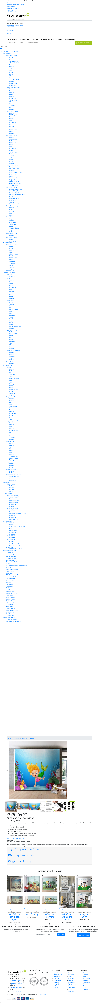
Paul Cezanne (10, 563)
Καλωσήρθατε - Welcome (16, 204)
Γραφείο (11, 487)
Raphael (8, 567)
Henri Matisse (10, 580)
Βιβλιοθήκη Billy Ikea (15, 183)
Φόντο (11, 385)
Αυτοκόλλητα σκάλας (12, 206)
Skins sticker (12, 241)
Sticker (11, 239)
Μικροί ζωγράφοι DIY (15, 326)
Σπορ (10, 70)
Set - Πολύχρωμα (14, 168)
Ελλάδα (11, 94)
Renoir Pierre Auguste (12, 569)
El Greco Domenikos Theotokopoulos (16, 565)
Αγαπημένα (86, 986)
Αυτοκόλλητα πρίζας (11, 233)
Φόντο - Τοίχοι (13, 100)
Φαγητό (11, 128)
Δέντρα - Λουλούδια (14, 63)
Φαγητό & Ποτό (13, 389)
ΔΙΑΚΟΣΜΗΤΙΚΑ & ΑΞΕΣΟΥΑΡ (17, 43)
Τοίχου (11, 218)
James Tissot (9, 604)
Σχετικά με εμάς (58, 973)
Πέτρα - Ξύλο (12, 413)
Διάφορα (11, 81)
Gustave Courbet (10, 601)
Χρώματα (11, 211)
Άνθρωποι (12, 321)
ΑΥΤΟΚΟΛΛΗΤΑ (12, 39)
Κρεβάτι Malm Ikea (14, 181)
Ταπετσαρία (12, 224)
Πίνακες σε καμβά (11, 300)
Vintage (11, 107)
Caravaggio (9, 573)
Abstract (11, 400)
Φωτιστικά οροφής (11, 469)
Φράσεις (11, 66)
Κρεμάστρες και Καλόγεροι (13, 421)
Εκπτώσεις (12, 510)
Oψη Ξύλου (12, 174)
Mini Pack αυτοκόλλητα (12, 228)
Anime (11, 59)
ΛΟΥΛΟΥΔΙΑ (12, 532)
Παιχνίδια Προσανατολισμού (17, 194)
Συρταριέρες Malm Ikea (15, 178)
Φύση (10, 103)
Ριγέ (10, 417)
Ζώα (10, 68)
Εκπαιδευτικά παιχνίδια (15, 189)
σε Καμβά (12, 276)
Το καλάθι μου (87, 984)
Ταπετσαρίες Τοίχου (11, 244)
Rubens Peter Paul (11, 562)
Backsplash (12, 222)
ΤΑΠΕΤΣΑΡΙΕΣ (24, 39)
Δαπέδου (11, 220)
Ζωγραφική (12, 105)
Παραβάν (8, 367)
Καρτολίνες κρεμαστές (12, 508)
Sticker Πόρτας (13, 139)
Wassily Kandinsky (11, 576)
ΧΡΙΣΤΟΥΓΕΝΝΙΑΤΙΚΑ (15, 549)
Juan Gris (8, 614)
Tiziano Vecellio (10, 597)
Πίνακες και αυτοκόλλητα (13, 350)
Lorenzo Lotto (10, 615)
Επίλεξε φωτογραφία (11, 619)
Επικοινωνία (57, 980)
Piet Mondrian (10, 584)
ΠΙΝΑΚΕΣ (35, 39)
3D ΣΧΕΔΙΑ (59, 39)
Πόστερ (8, 278)
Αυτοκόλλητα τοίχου (11, 55)
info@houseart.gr (16, 991)
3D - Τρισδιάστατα (14, 79)
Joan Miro (9, 589)
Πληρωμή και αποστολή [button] (21, 855)
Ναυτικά (11, 65)
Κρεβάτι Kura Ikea (14, 180)
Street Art (11, 322)
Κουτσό (11, 196)
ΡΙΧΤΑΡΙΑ (12, 538)
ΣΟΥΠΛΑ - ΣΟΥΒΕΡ (14, 543)
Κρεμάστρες (12, 85)
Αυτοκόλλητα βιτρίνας (12, 495)
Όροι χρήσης (71, 984)
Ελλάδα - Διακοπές (14, 378)
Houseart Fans (58, 974)
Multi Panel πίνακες (11, 330)
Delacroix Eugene (11, 599)
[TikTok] (49, 680)
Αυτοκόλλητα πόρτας (12, 135)
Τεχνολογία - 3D (13, 263)
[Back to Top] (0, 1002)
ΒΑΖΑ (11, 528)
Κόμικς (11, 76)
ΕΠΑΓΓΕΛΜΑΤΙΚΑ (70, 39)
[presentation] (6, 899)
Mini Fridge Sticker (14, 115)
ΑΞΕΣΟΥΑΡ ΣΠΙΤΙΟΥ (47, 39)
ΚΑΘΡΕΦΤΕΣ (13, 530)
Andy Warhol (9, 582)
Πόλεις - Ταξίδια (13, 98)
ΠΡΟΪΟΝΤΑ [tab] (4, 51)
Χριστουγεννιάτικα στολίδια (13, 474)
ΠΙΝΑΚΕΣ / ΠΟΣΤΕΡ (9, 272)
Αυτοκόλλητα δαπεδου (12, 187)
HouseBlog (57, 976)
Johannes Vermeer (11, 612)
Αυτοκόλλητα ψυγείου (12, 111)
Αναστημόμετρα (13, 61)
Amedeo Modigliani (11, 593)
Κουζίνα (11, 489)
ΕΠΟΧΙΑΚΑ (9, 547)
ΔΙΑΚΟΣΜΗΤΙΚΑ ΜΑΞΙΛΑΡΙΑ (17, 526)
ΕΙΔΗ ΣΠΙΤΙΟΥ (10, 523)
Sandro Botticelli (10, 608)
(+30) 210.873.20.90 (16, 980)
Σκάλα (11, 226)
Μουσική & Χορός (14, 198)
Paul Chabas (9, 606)
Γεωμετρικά (12, 408)
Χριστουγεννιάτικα (14, 476)
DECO (11, 525)
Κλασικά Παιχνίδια (14, 191)
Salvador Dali (10, 560)
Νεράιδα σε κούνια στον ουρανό (14, 917)
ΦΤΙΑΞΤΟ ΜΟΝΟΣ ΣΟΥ (83, 43)
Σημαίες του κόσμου (14, 460)
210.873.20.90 (10, 25)
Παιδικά (11, 57)
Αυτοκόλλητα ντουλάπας (13, 87)
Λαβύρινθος (12, 200)
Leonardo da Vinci (11, 558)
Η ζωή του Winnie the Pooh (67, 917)
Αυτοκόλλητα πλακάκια (12, 217)
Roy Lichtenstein (10, 578)
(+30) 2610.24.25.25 (16, 984)
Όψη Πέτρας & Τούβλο (15, 172)
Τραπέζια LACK (13, 185)
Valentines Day (13, 502)
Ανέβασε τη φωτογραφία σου (14, 621)
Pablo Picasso (10, 571)
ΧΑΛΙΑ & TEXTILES (11, 536)
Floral (10, 402)
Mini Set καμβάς (10, 356)
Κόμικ (10, 124)
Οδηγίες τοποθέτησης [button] (20, 861)
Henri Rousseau (10, 602)
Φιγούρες (11, 78)
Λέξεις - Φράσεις (10, 484)
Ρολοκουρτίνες (10, 441)
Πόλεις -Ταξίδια (13, 430)
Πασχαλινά (12, 506)
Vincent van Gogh (11, 556)
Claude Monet (10, 554)
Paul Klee (9, 588)
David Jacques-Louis (12, 610)
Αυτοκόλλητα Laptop (11, 237)
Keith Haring (9, 586)
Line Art (11, 89)
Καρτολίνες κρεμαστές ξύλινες (17, 513)
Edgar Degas (9, 595)
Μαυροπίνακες (13, 83)
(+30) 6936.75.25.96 (16, 987)
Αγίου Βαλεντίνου (14, 519)
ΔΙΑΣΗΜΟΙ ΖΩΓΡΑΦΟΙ (34, 43)
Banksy (11, 74)
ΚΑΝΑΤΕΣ (12, 541)
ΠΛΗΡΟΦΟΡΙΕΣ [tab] (14, 51)
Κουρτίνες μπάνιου (11, 461)
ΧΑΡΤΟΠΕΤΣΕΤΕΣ (14, 545)
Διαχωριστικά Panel (11, 397)
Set (10, 478)
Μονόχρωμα (12, 91)
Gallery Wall (9, 274)
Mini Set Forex (10, 361)
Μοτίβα (11, 131)
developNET (43, 994)
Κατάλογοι (56, 978)
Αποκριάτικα (12, 504)
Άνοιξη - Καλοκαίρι (14, 497)
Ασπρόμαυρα (13, 406)
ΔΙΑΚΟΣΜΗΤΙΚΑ (7, 521)
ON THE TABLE (10, 539)
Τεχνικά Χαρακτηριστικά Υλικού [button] (25, 849)
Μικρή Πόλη (32, 914)
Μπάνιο (11, 491)
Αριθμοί (11, 209)
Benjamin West (10, 591)
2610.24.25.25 (19, 25)
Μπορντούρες (10, 270)
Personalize (12, 480)
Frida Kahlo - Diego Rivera (13, 575)
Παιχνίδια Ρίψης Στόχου (15, 193)
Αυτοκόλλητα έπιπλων (12, 165)
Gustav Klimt (9, 552)
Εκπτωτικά (12, 499)
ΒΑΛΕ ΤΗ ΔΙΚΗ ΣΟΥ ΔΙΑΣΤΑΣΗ (15, 838)
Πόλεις (11, 72)
